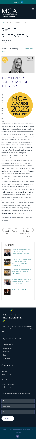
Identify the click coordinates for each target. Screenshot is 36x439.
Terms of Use (8, 345)
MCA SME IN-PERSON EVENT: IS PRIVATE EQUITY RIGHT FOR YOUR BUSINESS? (21, 281)
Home (4, 22)
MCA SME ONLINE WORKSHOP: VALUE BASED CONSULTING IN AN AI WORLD (21, 271)
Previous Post (11, 231)
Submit (8, 418)
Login (5, 355)
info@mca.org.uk (7, 387)
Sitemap (6, 358)
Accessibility (7, 348)
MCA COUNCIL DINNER (19, 289)
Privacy (6, 352)
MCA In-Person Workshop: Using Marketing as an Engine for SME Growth (21, 251)
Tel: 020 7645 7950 (8, 384)
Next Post (25, 232)
